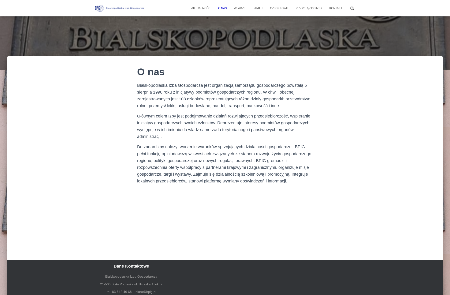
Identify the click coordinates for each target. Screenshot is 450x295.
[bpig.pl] (119, 8)
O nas (222, 8)
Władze (240, 8)
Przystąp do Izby (309, 8)
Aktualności (201, 8)
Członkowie (279, 8)
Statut (258, 8)
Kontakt (335, 8)
